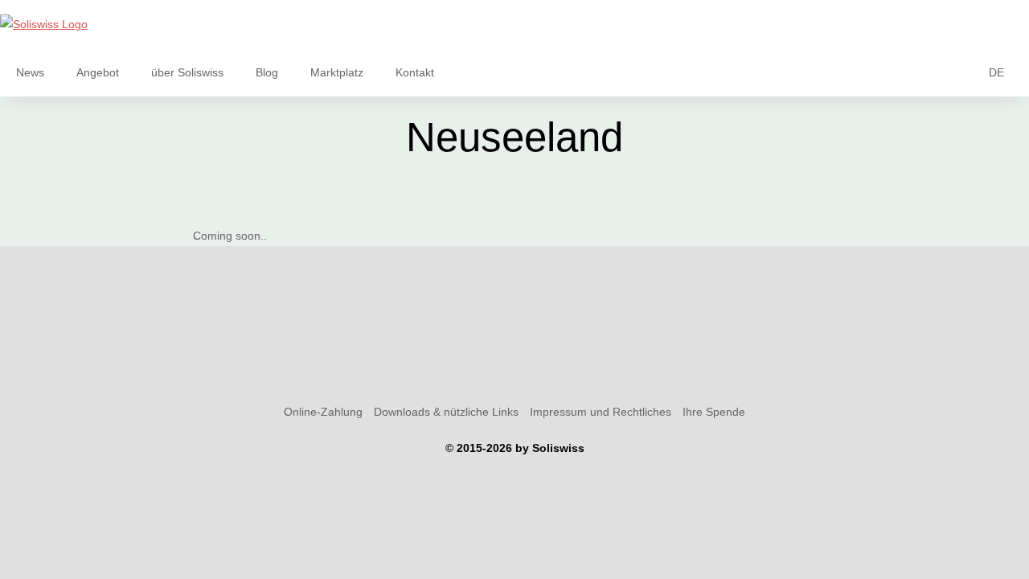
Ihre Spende (714, 411)
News (30, 72)
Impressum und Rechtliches (600, 411)
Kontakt (415, 72)
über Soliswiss (187, 72)
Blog (267, 72)
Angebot (97, 72)
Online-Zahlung (323, 411)
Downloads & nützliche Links (446, 411)
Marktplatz (336, 72)
